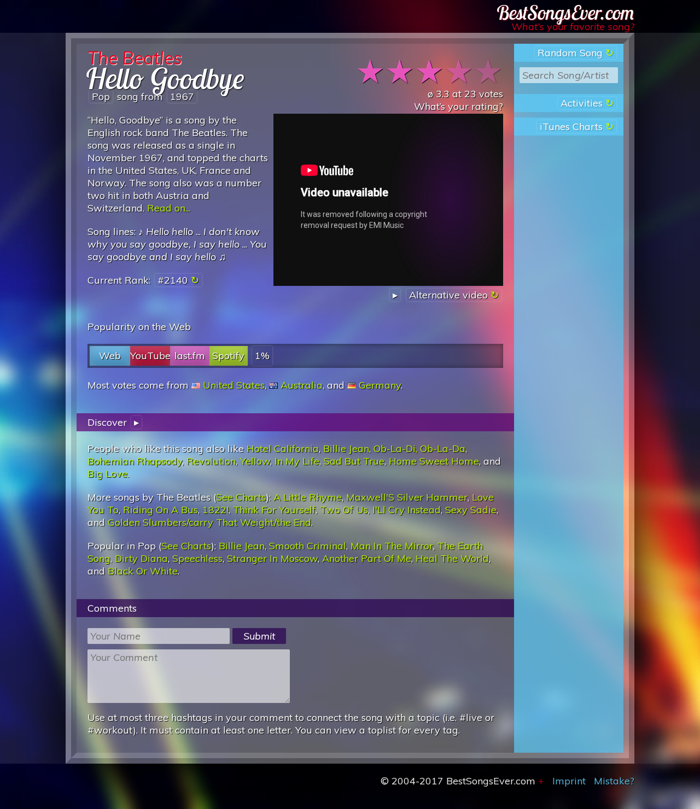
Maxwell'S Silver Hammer (407, 497)
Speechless (197, 558)
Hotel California (283, 448)
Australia (302, 385)
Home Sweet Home (434, 461)
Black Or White (143, 571)
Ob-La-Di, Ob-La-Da (419, 448)
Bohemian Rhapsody (135, 461)
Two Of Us (344, 509)
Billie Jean (346, 448)
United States (234, 385)
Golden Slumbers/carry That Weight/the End (209, 522)
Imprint (569, 781)
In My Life (297, 461)
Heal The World (452, 558)
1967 (182, 96)
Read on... (168, 208)
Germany (380, 385)
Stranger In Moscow (272, 558)
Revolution (211, 461)
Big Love (107, 473)
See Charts (241, 497)
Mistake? (614, 781)
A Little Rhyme (307, 497)
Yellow (255, 461)
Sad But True (354, 461)
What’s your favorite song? (572, 26)
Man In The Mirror (392, 546)
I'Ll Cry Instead (406, 509)
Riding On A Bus (160, 509)
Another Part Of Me (366, 558)
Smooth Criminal (307, 546)
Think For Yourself (274, 509)
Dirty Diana (141, 558)
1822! (215, 509)
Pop (101, 96)
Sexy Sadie (471, 509)
